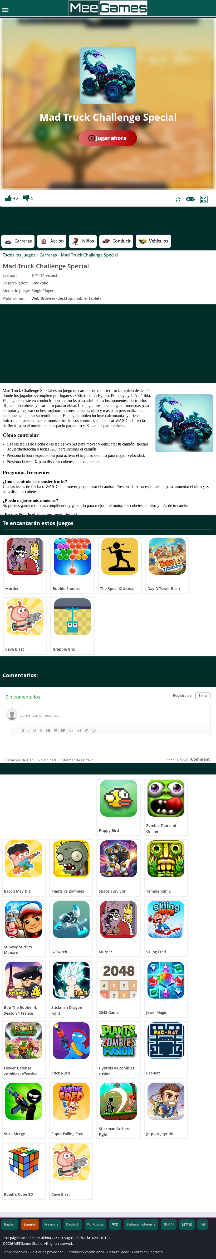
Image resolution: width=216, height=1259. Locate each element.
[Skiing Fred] (166, 919)
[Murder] (25, 556)
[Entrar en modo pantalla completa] (204, 199)
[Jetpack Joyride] (166, 1101)
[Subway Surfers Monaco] (24, 919)
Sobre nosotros (15, 1252)
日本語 (187, 1224)
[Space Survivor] (118, 858)
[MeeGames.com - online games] (108, 8)
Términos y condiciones (85, 1252)
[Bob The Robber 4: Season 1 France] (24, 980)
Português (95, 1224)
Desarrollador (118, 1252)
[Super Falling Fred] (71, 1101)
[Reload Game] (178, 199)
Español (29, 1224)
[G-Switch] (71, 919)
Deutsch (72, 1224)
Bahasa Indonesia (141, 1224)
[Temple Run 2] (166, 858)
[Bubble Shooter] (72, 556)
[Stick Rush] (71, 1040)
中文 (115, 1224)
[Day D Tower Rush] (167, 556)
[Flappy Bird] (118, 798)
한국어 (169, 1224)
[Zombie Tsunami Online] (166, 798)
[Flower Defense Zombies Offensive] (24, 1040)
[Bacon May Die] (24, 858)
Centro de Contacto (147, 1252)
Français (51, 1224)
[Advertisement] (108, 343)
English (10, 1224)
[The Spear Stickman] (120, 556)
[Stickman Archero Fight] (118, 1101)
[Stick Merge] (24, 1101)
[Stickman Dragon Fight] (71, 980)
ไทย (202, 1224)
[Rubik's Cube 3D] (24, 1162)
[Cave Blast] (25, 616)
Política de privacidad (46, 1252)
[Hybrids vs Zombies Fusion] (118, 1040)
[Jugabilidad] (190, 199)
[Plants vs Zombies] (71, 858)
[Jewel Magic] (166, 980)
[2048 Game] (118, 980)
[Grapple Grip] (72, 616)
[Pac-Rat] (166, 1040)
